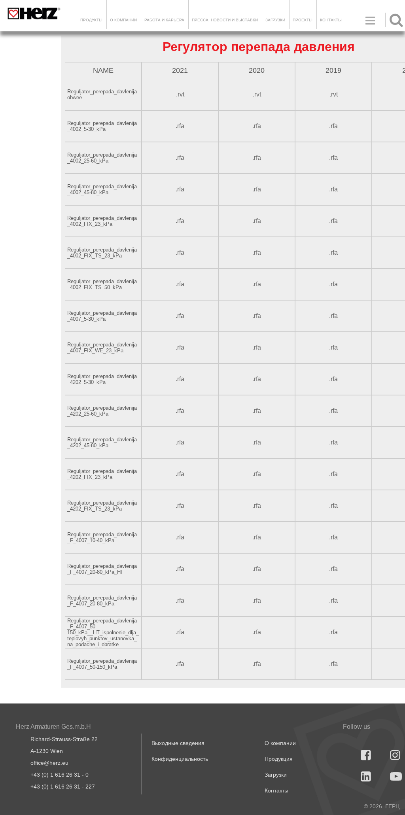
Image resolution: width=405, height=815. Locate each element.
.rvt (180, 94)
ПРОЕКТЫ (302, 20)
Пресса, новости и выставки (225, 20)
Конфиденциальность (179, 759)
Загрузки (276, 775)
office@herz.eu (49, 763)
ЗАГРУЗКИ (275, 20)
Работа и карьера (164, 20)
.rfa (180, 126)
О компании (123, 20)
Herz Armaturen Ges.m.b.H (53, 726)
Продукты (91, 20)
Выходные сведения (177, 743)
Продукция (279, 759)
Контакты (331, 20)
